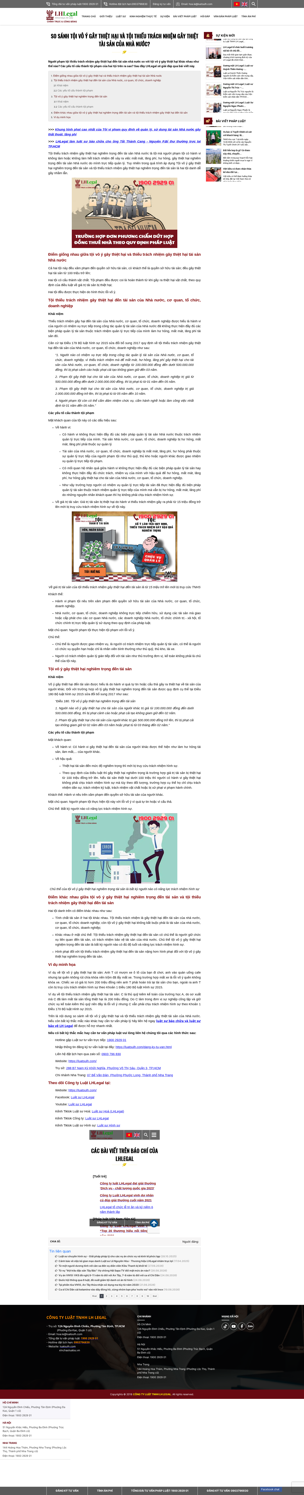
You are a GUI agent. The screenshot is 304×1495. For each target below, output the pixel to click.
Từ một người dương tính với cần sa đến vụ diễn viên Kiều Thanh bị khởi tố (103, 1265)
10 (148, 1296)
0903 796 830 (111, 1054)
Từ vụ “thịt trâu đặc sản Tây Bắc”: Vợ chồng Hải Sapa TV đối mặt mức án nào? (104, 1270)
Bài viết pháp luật (185, 16)
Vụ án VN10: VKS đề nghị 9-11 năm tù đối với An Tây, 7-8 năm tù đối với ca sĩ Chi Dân (109, 1275)
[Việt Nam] (237, 4)
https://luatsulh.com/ (82, 1061)
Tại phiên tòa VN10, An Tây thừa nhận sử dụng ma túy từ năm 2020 (99, 1284)
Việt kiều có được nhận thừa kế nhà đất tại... (237, 152)
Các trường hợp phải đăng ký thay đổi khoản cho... (237, 170)
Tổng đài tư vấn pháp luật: (159, 1490)
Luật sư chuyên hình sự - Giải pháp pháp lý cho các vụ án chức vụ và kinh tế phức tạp (109, 1256)
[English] (245, 4)
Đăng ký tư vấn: (227, 1490)
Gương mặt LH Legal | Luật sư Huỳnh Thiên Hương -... (238, 49)
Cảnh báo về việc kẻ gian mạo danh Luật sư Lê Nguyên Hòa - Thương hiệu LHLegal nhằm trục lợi (116, 1261)
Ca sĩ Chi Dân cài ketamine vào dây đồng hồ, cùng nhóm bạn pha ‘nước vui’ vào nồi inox (111, 1289)
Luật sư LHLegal (82, 1097)
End (155, 1296)
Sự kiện (165, 16)
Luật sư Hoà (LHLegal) (108, 1111)
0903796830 (139, 3)
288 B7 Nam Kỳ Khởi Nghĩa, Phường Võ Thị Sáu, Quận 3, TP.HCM (113, 1068)
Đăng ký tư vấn (162, 3)
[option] (230, 53)
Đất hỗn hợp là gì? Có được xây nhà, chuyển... (236, 133)
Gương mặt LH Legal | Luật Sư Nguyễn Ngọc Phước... (238, 85)
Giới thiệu (106, 16)
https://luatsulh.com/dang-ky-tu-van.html (144, 1047)
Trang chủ (89, 16)
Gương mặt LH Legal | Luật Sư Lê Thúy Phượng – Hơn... (238, 104)
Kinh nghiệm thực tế (143, 16)
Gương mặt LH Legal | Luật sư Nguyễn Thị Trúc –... (238, 67)
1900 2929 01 (90, 3)
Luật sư (121, 16)
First (94, 1296)
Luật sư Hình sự (108, 1125)
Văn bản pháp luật (226, 16)
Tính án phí (248, 16)
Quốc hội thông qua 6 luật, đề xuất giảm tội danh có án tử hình (96, 1279)
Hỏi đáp (205, 16)
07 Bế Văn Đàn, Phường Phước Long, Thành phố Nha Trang (130, 1075)
